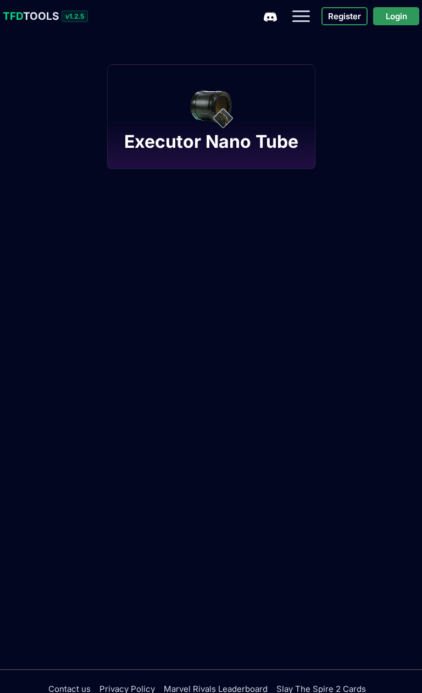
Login (396, 16)
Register (344, 16)
